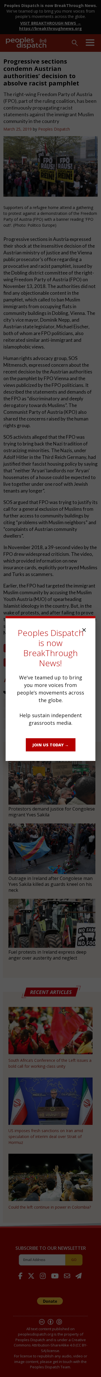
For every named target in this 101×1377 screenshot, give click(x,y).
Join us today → (51, 744)
